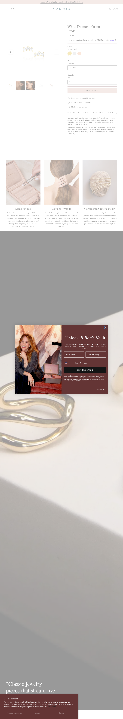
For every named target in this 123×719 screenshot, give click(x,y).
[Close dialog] (105, 327)
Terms (97, 380)
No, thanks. (101, 389)
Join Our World (85, 370)
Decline (61, 713)
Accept (37, 713)
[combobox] (68, 363)
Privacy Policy (52, 706)
